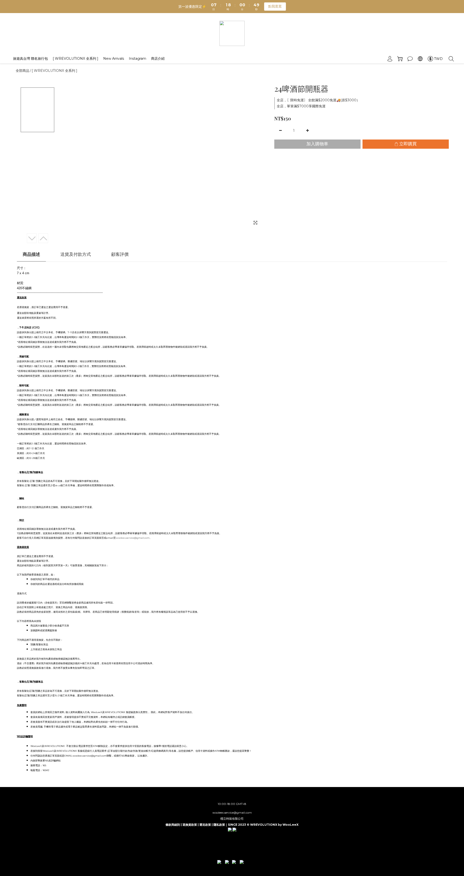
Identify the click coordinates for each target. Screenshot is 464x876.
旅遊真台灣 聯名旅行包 (30, 58)
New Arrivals (113, 58)
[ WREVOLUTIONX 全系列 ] (75, 58)
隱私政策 (219, 824)
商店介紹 (158, 58)
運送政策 (205, 824)
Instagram (137, 58)
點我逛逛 (275, 6)
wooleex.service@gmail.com (232, 812)
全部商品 (22, 70)
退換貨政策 (189, 824)
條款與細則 (173, 824)
